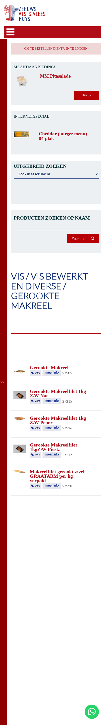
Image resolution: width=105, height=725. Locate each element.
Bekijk (87, 95)
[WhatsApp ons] (92, 712)
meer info (52, 372)
